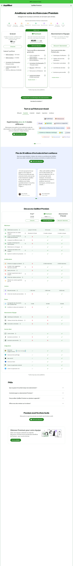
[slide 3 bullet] (36, 143)
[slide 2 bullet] (34, 143)
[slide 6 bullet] (40, 143)
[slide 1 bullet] (33, 143)
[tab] (19, 113)
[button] (70, 1)
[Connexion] (71, 5)
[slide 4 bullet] (37, 143)
